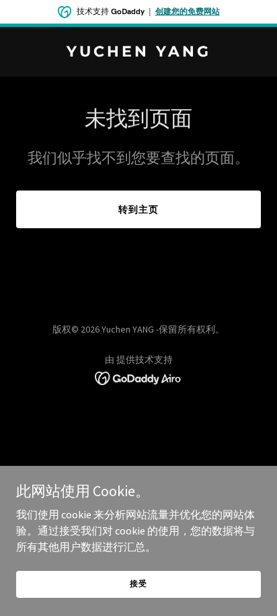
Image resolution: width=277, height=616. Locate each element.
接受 (138, 583)
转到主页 (138, 209)
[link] (138, 52)
